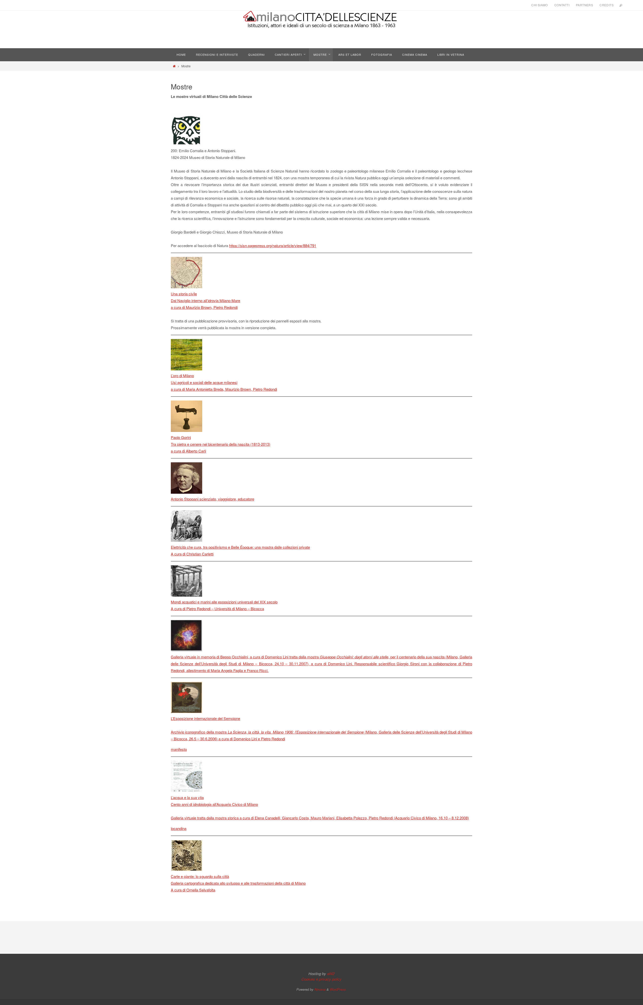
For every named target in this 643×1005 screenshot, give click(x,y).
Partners (584, 5)
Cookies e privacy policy (321, 979)
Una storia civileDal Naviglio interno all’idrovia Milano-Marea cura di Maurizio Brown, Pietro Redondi (205, 300)
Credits (607, 5)
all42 (331, 973)
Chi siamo (539, 5)
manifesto (179, 749)
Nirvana (320, 989)
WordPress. (338, 989)
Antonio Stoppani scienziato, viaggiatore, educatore (212, 498)
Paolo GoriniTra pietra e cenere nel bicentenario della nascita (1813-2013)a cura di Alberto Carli (220, 444)
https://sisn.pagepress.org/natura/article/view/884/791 (272, 245)
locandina (178, 828)
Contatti (561, 5)
